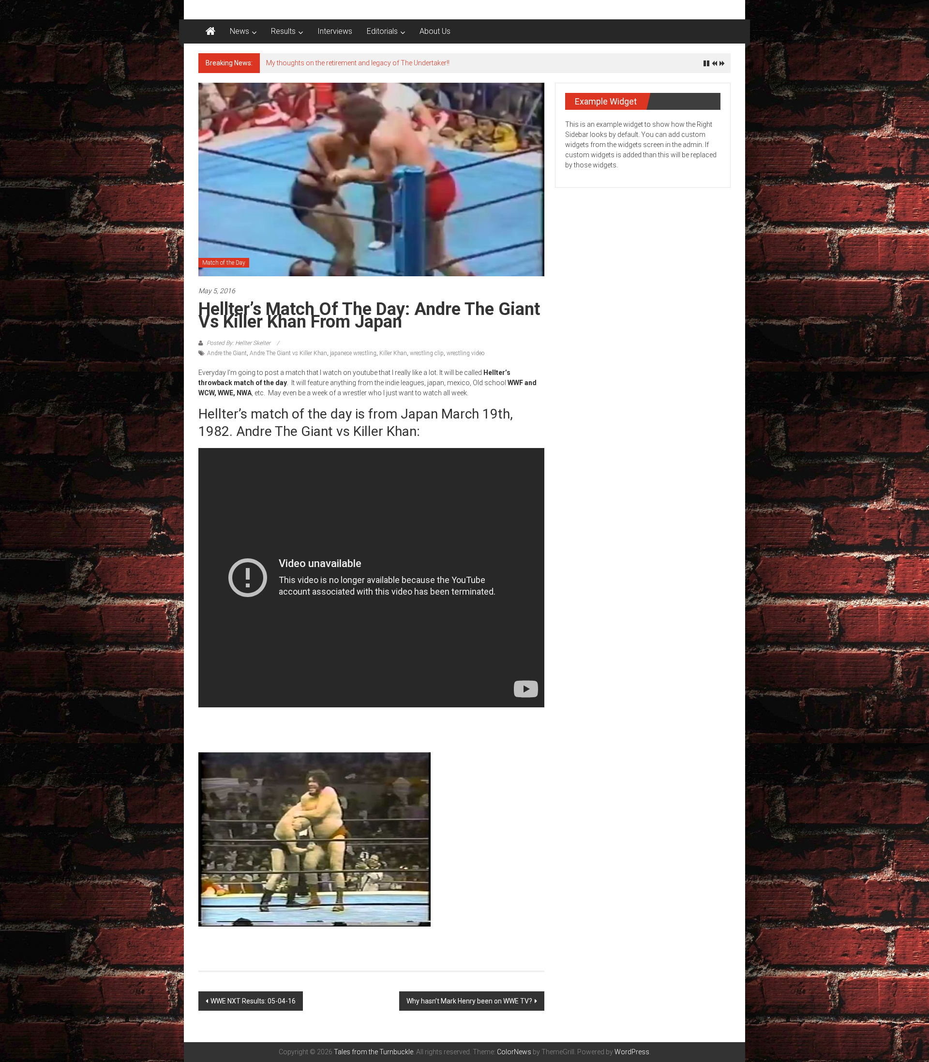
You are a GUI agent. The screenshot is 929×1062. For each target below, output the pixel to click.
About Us (435, 31)
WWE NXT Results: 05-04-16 (253, 1001)
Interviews (334, 31)
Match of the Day (223, 262)
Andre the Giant (227, 353)
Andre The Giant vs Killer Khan (288, 353)
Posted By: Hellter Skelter (238, 343)
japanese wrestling (353, 353)
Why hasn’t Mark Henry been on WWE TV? (469, 1001)
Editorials (382, 31)
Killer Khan (393, 353)
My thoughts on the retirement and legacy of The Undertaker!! (358, 63)
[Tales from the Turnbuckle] (210, 31)
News (239, 31)
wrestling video (465, 353)
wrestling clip (427, 353)
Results (283, 31)
